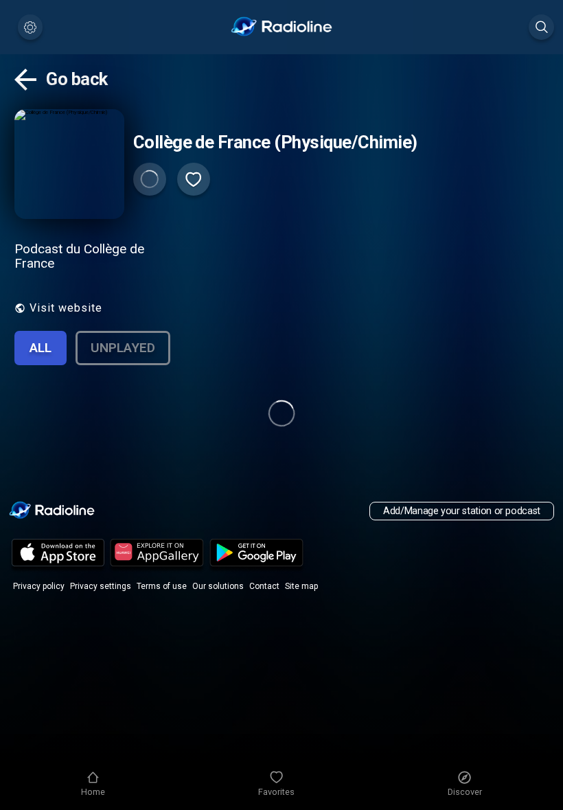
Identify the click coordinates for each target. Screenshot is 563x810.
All (40, 348)
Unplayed (123, 348)
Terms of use (162, 586)
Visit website (66, 307)
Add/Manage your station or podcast (461, 511)
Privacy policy (39, 586)
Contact (264, 586)
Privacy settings (100, 586)
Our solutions (218, 586)
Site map (301, 586)
